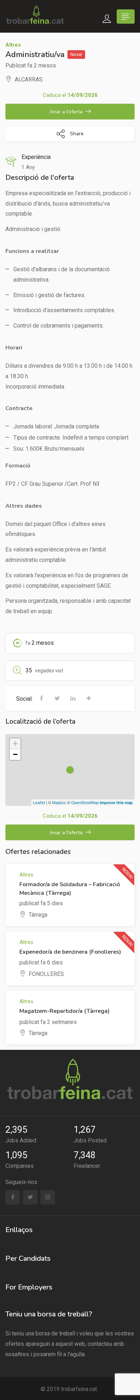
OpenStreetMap (85, 802)
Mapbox (59, 802)
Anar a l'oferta (66, 111)
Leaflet (39, 802)
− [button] (15, 754)
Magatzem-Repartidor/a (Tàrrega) (64, 1011)
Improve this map (116, 802)
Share (76, 133)
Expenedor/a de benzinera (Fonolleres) (70, 952)
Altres (13, 45)
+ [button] (15, 743)
